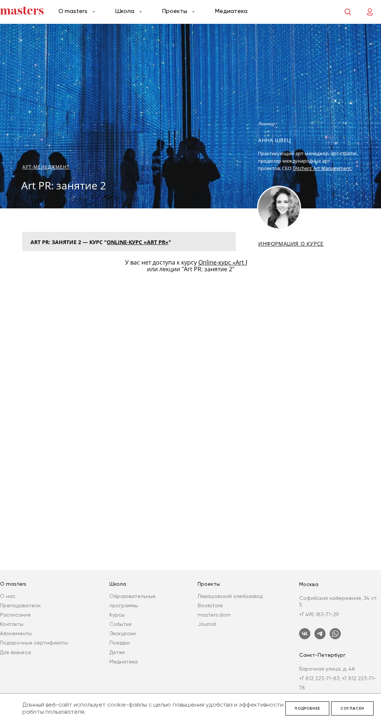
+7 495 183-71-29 (319, 614)
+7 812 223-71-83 (319, 678)
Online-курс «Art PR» (138, 242)
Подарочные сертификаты (34, 643)
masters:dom (214, 615)
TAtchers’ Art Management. (322, 168)
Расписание (15, 615)
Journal (207, 624)
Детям (117, 652)
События (120, 624)
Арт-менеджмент (46, 167)
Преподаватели (20, 605)
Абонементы (16, 633)
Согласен (352, 708)
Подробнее (307, 708)
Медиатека (231, 11)
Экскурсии (122, 633)
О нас (7, 596)
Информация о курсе (291, 244)
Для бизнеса (15, 652)
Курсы (117, 615)
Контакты (11, 624)
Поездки (119, 643)
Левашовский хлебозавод (230, 596)
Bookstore (210, 605)
